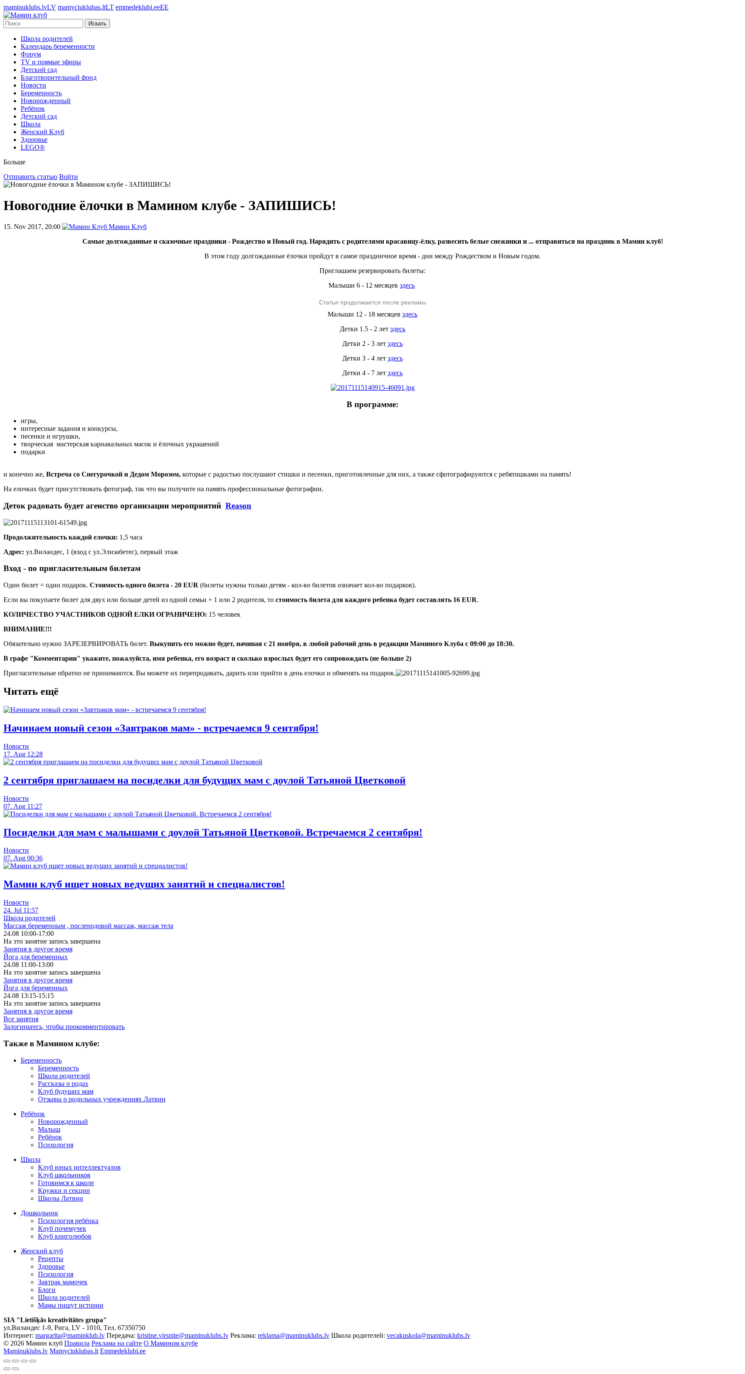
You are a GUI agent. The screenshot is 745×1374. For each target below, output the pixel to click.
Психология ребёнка (68, 1220)
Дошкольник (39, 1213)
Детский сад (39, 69)
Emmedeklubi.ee (123, 1351)
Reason (238, 505)
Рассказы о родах (63, 1083)
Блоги (47, 1289)
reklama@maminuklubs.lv (293, 1335)
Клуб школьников (64, 1175)
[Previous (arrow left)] (6, 1369)
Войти (68, 176)
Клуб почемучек (62, 1228)
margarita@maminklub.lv (70, 1335)
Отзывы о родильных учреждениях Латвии (102, 1099)
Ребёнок (33, 108)
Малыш (49, 1129)
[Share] (15, 1361)
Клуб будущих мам (66, 1091)
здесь (407, 285)
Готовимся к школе (66, 1182)
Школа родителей (47, 38)
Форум (31, 54)
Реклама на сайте (116, 1343)
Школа (31, 124)
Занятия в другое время (37, 949)
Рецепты (50, 1258)
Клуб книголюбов (64, 1236)
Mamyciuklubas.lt (74, 1351)
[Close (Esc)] (6, 1361)
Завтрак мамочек (63, 1282)
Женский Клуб (42, 131)
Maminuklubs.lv (25, 1351)
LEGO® (33, 147)
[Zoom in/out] (32, 1361)
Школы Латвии (60, 1198)
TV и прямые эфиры (51, 62)
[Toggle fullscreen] (24, 1361)
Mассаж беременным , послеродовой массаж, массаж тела (88, 925)
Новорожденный (46, 100)
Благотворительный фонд (59, 77)
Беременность (41, 93)
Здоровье (34, 139)
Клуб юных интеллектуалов (79, 1167)
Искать (97, 23)
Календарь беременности (58, 46)
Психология (55, 1144)
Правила (77, 1343)
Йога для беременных (35, 956)
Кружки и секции (64, 1190)
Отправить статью (30, 176)
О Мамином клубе (171, 1343)
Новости (33, 85)
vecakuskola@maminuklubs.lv (428, 1335)
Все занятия (20, 1019)
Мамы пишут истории (70, 1305)
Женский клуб (42, 1251)
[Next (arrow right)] (15, 1369)
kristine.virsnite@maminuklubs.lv (183, 1335)
